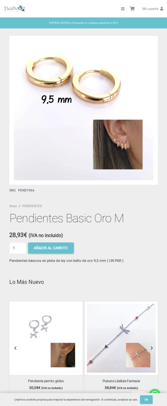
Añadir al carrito (51, 248)
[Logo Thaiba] (14, 8)
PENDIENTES (32, 206)
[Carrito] (132, 8)
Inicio (13, 206)
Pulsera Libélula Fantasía (121, 381)
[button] (123, 9)
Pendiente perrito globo (46, 381)
